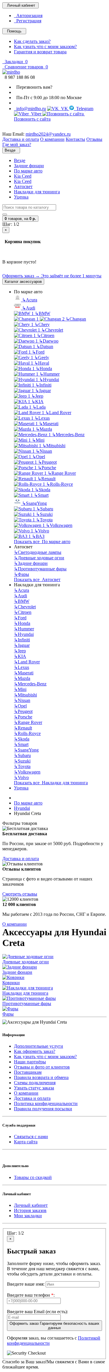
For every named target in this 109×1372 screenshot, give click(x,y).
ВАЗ (38, 536)
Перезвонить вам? (33, 87)
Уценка (21, 196)
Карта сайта (25, 1141)
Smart (41, 495)
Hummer (50, 374)
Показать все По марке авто (42, 541)
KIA (37, 401)
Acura (29, 299)
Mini (38, 440)
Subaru (44, 508)
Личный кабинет (31, 1205)
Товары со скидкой (33, 1177)
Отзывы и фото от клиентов (42, 1067)
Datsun (44, 346)
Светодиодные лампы (37, 552)
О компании (14, 924)
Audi (28, 307)
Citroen (45, 335)
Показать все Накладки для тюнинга (51, 782)
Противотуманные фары (40, 568)
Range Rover (62, 473)
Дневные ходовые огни (39, 557)
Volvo (41, 530)
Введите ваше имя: (25, 1284)
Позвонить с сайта (49, 116)
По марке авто (28, 170)
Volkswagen (59, 525)
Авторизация (28, 15)
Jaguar (43, 390)
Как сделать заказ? (32, 41)
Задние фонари (29, 165)
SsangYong (34, 503)
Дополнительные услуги (38, 1046)
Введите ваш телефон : (31, 1295)
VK (64, 108)
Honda (44, 368)
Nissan (44, 451)
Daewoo (48, 341)
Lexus (42, 418)
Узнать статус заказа (34, 1087)
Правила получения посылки (43, 1108)
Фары (21, 574)
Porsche (47, 467)
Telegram (83, 108)
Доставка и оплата (20, 858)
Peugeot (47, 462)
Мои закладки (28, 1215)
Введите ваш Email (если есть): (37, 1311)
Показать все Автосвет (37, 579)
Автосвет (23, 186)
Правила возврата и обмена (41, 1077)
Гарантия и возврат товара (40, 51)
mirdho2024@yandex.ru (48, 134)
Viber (35, 113)
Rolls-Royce (59, 484)
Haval (41, 363)
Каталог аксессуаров (23, 281)
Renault (46, 478)
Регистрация (27, 20)
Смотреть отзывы (19, 893)
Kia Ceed (22, 176)
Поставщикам (28, 1072)
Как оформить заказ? (34, 1051)
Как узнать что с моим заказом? (45, 46)
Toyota (44, 519)
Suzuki (44, 514)
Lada (39, 407)
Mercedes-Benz (68, 434)
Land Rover (58, 412)
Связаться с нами (31, 1136)
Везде (19, 160)
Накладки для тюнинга (37, 191)
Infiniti (43, 385)
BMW (42, 313)
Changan (76, 318)
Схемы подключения (35, 1082)
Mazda (44, 429)
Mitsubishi (53, 445)
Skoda (42, 489)
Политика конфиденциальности (46, 1103)
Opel (38, 456)
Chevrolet (52, 329)
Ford (38, 352)
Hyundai (49, 379)
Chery (42, 324)
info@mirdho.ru (30, 108)
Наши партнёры (30, 1061)
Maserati (48, 423)
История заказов (30, 1210)
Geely (41, 357)
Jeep (37, 396)
